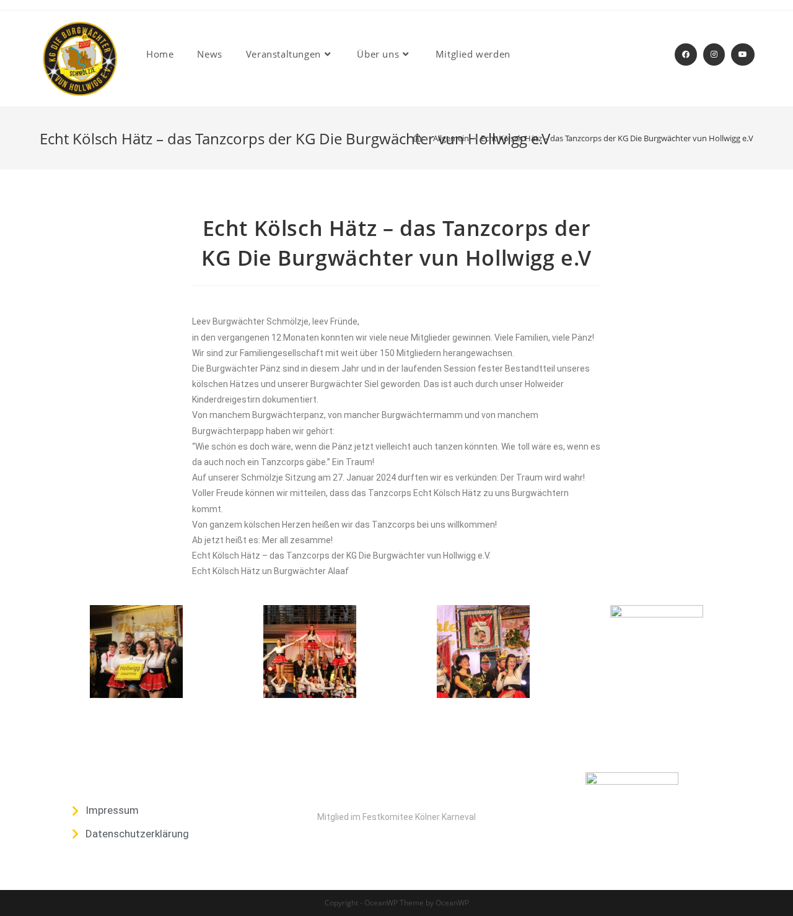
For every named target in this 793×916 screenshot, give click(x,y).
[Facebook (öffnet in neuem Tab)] (686, 54)
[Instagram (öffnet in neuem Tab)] (714, 54)
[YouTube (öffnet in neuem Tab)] (743, 54)
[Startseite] (417, 138)
